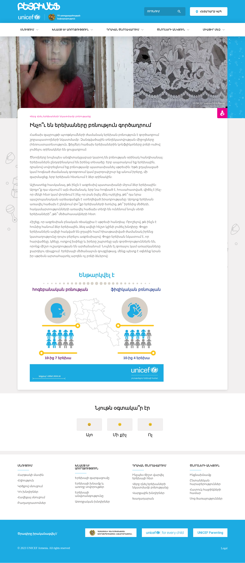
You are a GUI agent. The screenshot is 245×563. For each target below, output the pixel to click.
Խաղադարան (143, 498)
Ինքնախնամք (200, 474)
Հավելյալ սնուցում (31, 497)
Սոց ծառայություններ (206, 498)
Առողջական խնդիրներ (92, 501)
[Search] (179, 11)
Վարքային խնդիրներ (148, 492)
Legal (224, 548)
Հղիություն (26, 480)
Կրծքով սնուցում (30, 486)
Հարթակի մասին (31, 474)
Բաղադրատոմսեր (32, 502)
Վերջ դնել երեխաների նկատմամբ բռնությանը (60, 116)
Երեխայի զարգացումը (92, 477)
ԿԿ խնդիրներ (28, 491)
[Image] (110, 532)
